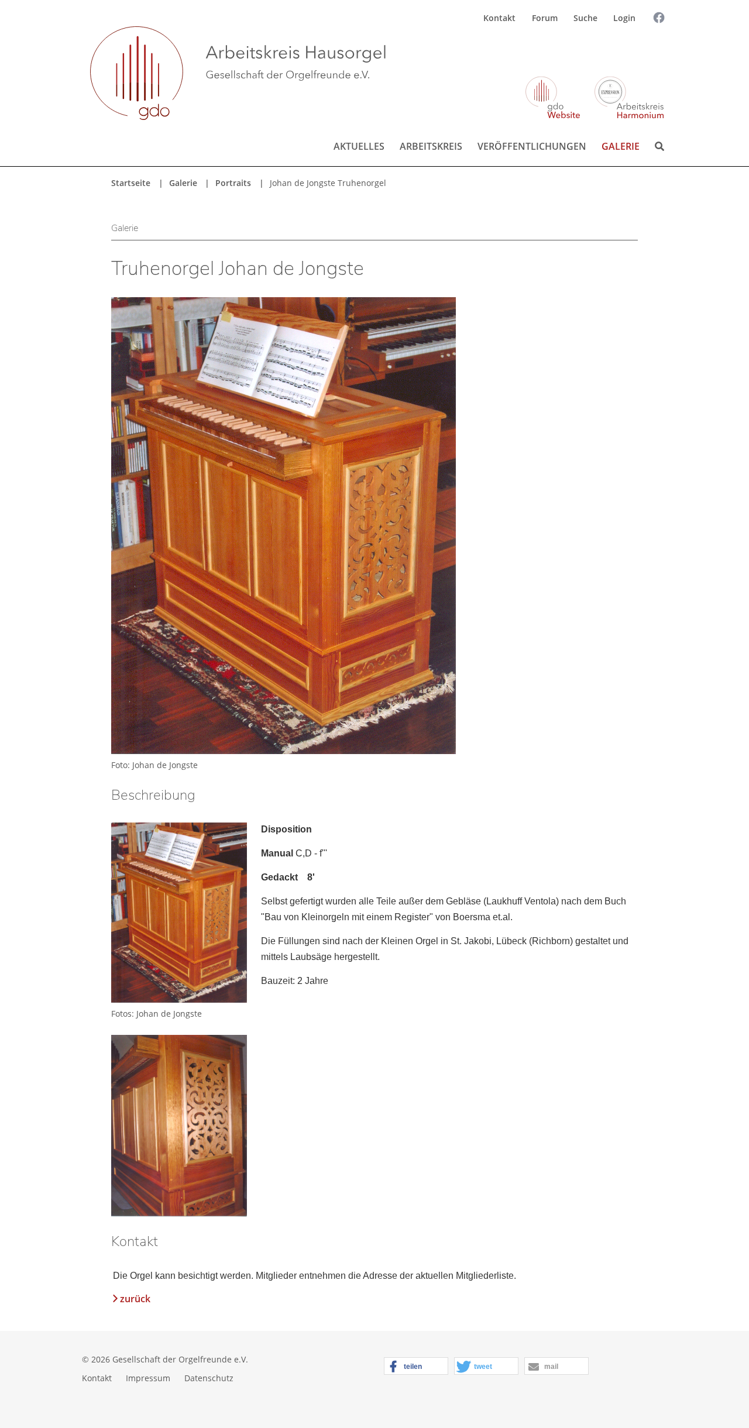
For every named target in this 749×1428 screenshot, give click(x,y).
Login (624, 17)
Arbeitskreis (431, 146)
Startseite (130, 182)
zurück (135, 1298)
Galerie (621, 146)
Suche (585, 17)
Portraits (233, 182)
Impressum (148, 1378)
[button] (416, 1366)
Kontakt (499, 17)
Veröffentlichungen (531, 146)
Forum (545, 17)
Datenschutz (208, 1378)
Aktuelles (359, 146)
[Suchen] (649, 51)
